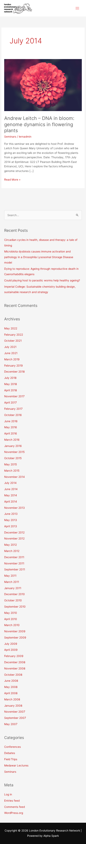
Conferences (12, 746)
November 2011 (14, 563)
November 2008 (14, 668)
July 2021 (10, 346)
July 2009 (10, 643)
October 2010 (13, 600)
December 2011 (14, 557)
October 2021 (13, 340)
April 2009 (11, 649)
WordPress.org (13, 812)
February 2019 (13, 365)
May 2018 (10, 384)
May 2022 (10, 328)
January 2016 (13, 446)
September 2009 (15, 637)
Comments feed (14, 806)
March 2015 (11, 470)
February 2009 (13, 656)
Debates (9, 753)
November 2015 (14, 452)
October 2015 (13, 458)
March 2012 (11, 551)
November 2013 (14, 507)
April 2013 (10, 526)
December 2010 (14, 594)
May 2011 (10, 575)
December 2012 (14, 532)
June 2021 (10, 353)
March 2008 (12, 699)
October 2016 (13, 415)
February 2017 (13, 408)
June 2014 (11, 489)
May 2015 (10, 464)
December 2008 (14, 662)
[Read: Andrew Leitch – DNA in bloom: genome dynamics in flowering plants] (43, 85)
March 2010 (12, 625)
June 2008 (11, 680)
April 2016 (10, 433)
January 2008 (13, 705)
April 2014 (10, 501)
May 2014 (10, 495)
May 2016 (10, 427)
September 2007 (15, 717)
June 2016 (11, 421)
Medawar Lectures (16, 765)
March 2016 (12, 439)
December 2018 (14, 371)
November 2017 (14, 396)
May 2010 (10, 612)
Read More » (12, 179)
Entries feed (12, 800)
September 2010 (15, 606)
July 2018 (10, 377)
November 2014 (14, 476)
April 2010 (10, 619)
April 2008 (10, 693)
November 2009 (14, 631)
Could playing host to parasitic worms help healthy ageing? (42, 280)
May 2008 (10, 687)
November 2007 (14, 711)
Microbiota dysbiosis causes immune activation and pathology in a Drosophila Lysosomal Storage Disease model (38, 257)
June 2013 (11, 513)
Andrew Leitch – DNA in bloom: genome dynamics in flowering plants (39, 124)
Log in (8, 794)
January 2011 (12, 588)
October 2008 (13, 674)
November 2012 (14, 538)
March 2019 (12, 359)
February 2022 (13, 334)
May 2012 (10, 544)
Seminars (10, 136)
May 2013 (10, 520)
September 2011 (14, 569)
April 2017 (10, 402)
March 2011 (11, 581)
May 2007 (10, 724)
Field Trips (10, 759)
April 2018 (10, 390)
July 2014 (10, 482)
